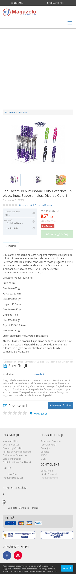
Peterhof (39, 374)
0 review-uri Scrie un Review (35, 205)
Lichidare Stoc (10, 474)
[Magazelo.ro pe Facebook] (7, 555)
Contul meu (17, 3)
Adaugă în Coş (58, 234)
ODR (43, 458)
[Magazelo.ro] (20, 12)
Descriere (10, 246)
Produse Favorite (50, 477)
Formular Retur (48, 444)
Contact (45, 451)
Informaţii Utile (55, 3)
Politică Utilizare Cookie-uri (17, 462)
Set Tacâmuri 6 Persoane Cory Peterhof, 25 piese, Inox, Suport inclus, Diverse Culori (37, 193)
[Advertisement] (38, 65)
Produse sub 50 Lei (13, 477)
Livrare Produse (11, 444)
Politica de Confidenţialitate (17, 451)
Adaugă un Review (60, 405)
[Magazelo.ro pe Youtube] (18, 555)
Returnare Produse (51, 441)
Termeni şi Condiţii (12, 448)
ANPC (43, 455)
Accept (67, 568)
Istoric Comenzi (49, 474)
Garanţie (45, 448)
